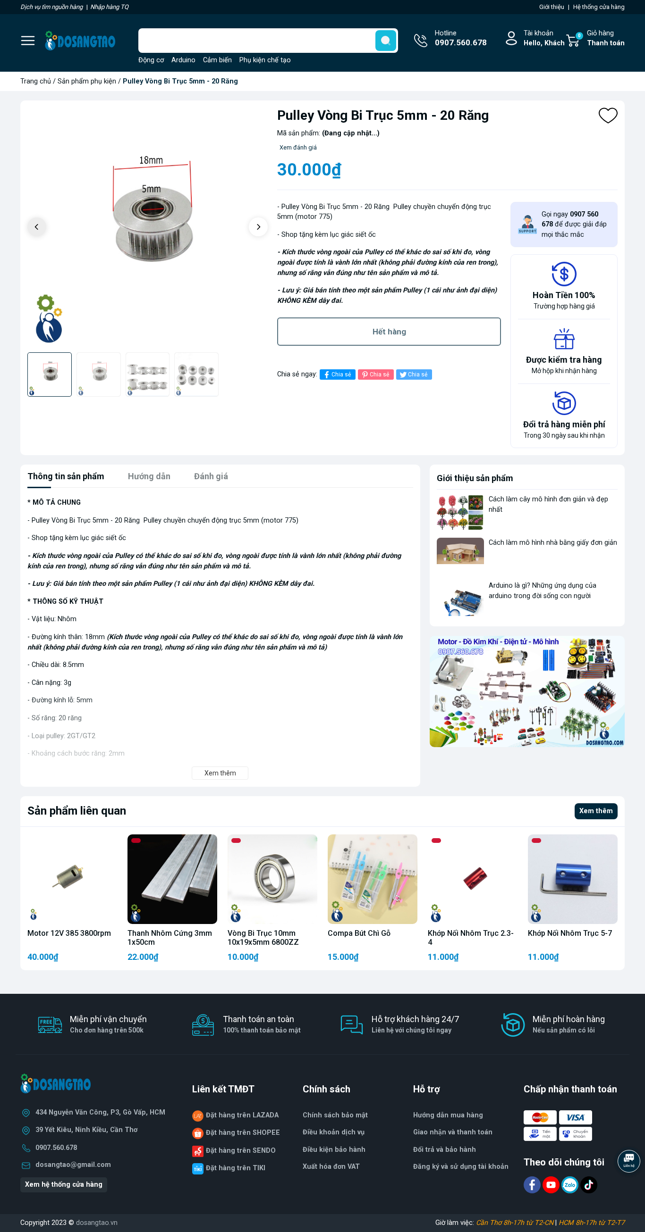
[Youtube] (552, 1184)
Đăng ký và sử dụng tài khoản (461, 1167)
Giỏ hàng (601, 38)
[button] (258, 226)
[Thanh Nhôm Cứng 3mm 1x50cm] (172, 879)
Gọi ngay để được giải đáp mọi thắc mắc (574, 224)
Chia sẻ (341, 374)
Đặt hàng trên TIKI (235, 1168)
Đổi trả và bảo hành (444, 1150)
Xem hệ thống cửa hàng (63, 1185)
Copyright (35, 1223)
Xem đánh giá (298, 147)
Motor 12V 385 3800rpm (69, 933)
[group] (147, 228)
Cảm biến (217, 60)
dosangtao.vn (97, 1223)
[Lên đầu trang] (630, 1187)
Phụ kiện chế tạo (265, 60)
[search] (385, 40)
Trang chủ (35, 81)
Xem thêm (596, 811)
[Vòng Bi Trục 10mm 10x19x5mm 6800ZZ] (272, 879)
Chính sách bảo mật (335, 1115)
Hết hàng (389, 331)
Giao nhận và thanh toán (452, 1132)
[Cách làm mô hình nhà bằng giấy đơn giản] (460, 555)
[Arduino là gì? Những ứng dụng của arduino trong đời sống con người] (460, 598)
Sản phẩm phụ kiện (87, 81)
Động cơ (151, 60)
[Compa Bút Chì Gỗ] (372, 879)
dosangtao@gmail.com (73, 1165)
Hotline (461, 38)
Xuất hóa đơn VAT (331, 1167)
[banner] (527, 691)
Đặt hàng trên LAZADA (242, 1115)
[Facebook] (533, 1184)
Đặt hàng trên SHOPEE (243, 1133)
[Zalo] (570, 1184)
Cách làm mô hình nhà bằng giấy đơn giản (553, 543)
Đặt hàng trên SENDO (241, 1151)
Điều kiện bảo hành (334, 1150)
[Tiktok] (588, 1184)
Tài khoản (544, 38)
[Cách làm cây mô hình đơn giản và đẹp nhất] (460, 512)
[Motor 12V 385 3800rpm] (72, 879)
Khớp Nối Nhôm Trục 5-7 (570, 933)
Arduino (183, 60)
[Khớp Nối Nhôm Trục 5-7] (573, 879)
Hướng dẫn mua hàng (448, 1115)
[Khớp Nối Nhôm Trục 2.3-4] (473, 879)
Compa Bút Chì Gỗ (359, 933)
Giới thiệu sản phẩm (475, 478)
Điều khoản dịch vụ (334, 1132)
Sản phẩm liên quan (76, 810)
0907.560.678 (56, 1148)
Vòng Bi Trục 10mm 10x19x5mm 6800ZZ (263, 938)
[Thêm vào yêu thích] (608, 115)
